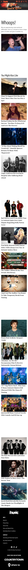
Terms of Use (5, 525)
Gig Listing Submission (7, 540)
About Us (5, 520)
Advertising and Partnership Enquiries (10, 537)
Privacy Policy (6, 522)
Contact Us (5, 543)
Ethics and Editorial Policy (8, 528)
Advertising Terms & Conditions (9, 531)
